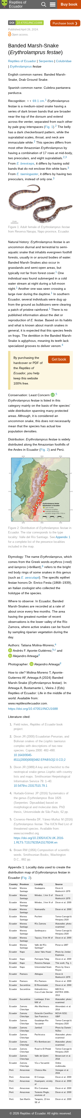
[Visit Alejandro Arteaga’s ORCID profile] (10, 656)
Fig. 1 (49, 127)
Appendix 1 (63, 537)
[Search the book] (43, 8)
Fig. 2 (44, 449)
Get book (59, 359)
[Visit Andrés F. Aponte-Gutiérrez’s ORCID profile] (10, 650)
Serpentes (46, 61)
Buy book (69, 4)
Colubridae (64, 61)
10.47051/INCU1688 (29, 22)
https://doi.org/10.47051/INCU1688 (33, 708)
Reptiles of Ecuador (22, 61)
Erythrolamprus (21, 66)
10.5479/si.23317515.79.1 (30, 785)
